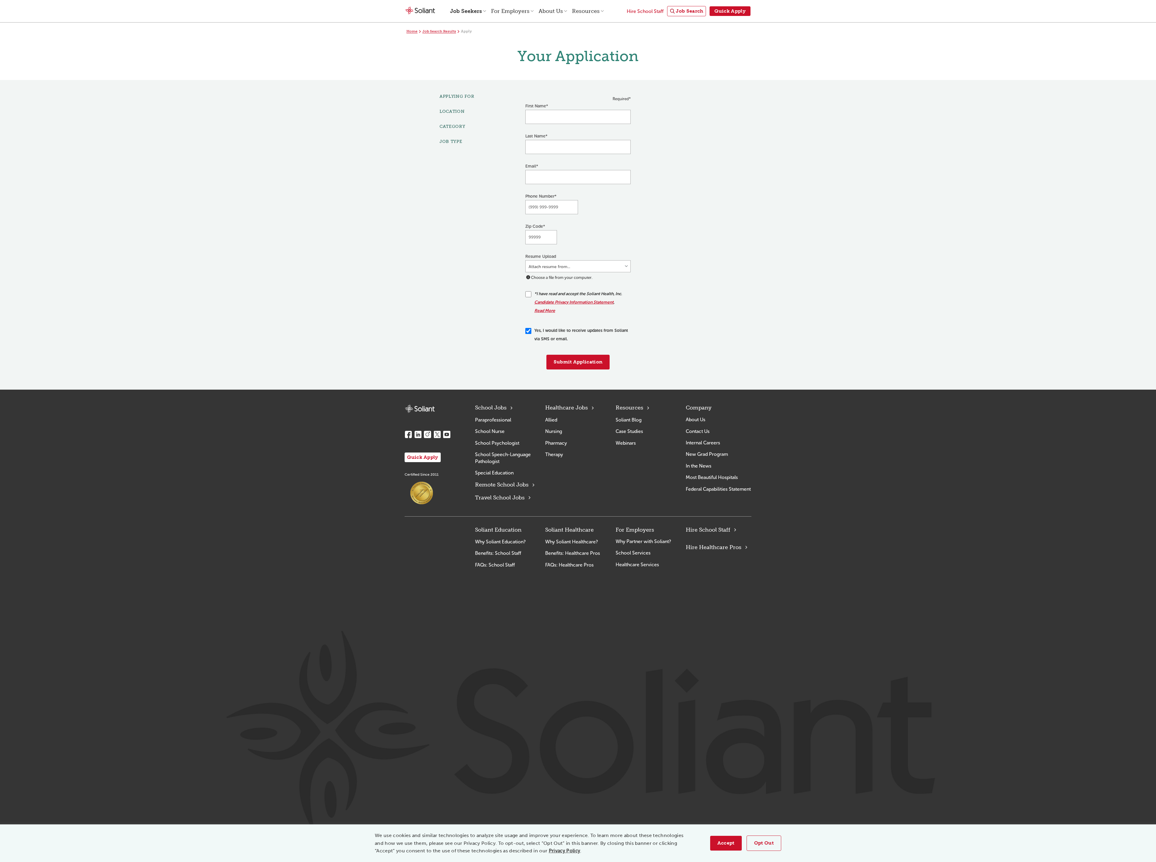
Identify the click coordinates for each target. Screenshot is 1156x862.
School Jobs (491, 407)
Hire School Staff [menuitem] (645, 11)
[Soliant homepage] (420, 408)
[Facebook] (408, 434)
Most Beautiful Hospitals (712, 477)
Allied (551, 420)
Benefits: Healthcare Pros (572, 553)
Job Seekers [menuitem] (466, 11)
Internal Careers (703, 443)
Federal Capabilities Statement (718, 489)
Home (412, 31)
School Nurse (490, 431)
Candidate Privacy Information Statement (574, 302)
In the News (698, 466)
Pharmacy (556, 443)
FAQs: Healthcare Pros (569, 565)
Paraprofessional (493, 420)
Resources (629, 407)
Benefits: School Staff (498, 553)
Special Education (494, 473)
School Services (633, 553)
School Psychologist (497, 443)
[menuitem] (686, 11)
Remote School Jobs (502, 484)
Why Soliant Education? (500, 542)
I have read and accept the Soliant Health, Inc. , (578, 302)
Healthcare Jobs (566, 407)
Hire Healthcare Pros (713, 547)
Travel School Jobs (500, 497)
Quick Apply (422, 457)
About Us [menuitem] (551, 11)
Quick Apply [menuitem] (730, 11)
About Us (695, 419)
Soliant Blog (629, 420)
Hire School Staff (708, 530)
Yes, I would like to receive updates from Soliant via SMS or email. (581, 334)
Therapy (554, 454)
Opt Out (764, 843)
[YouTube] (446, 434)
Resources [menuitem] (586, 11)
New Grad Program (707, 454)
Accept (726, 843)
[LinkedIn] (417, 434)
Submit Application (578, 362)
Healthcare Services (637, 564)
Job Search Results (439, 31)
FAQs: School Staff (495, 565)
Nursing (553, 431)
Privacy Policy (564, 851)
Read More (544, 310)
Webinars (626, 443)
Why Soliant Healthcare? (571, 542)
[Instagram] (427, 434)
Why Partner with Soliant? (643, 541)
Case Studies (629, 431)
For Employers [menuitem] (510, 11)
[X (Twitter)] (437, 434)
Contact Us (698, 431)
